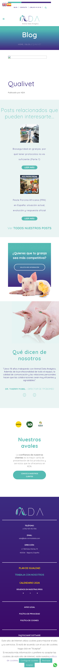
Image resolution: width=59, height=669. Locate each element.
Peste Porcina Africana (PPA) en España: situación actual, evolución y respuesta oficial (29, 205)
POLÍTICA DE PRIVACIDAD (29, 614)
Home (20, 44)
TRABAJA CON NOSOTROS (29, 575)
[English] (4, 4)
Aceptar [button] (29, 665)
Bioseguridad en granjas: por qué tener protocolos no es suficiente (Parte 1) (29, 154)
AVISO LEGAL (29, 607)
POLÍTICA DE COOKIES (29, 620)
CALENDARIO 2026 (29, 583)
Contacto (23, 7)
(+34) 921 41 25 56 (35, 7)
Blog (15, 7)
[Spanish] (9, 4)
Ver (29, 228)
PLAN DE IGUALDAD (29, 568)
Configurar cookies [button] (29, 660)
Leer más (29, 167)
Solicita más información (29, 267)
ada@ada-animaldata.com (29, 538)
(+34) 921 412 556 (29, 529)
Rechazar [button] (46, 660)
